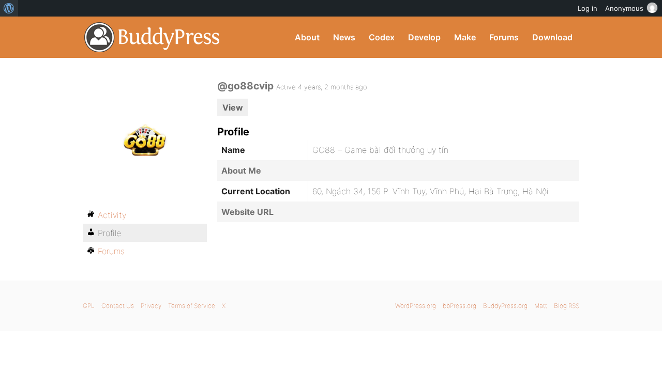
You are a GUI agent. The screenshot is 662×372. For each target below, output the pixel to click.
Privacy (151, 305)
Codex (382, 37)
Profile (109, 233)
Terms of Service (191, 305)
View (232, 107)
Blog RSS (566, 305)
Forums (504, 37)
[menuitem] (9, 8)
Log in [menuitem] (587, 8)
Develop (424, 37)
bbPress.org (459, 305)
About (307, 37)
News (344, 37)
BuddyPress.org (152, 37)
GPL (89, 305)
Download (552, 37)
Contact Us (117, 305)
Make (465, 37)
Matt (540, 305)
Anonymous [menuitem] (624, 8)
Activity (112, 215)
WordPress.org (415, 305)
